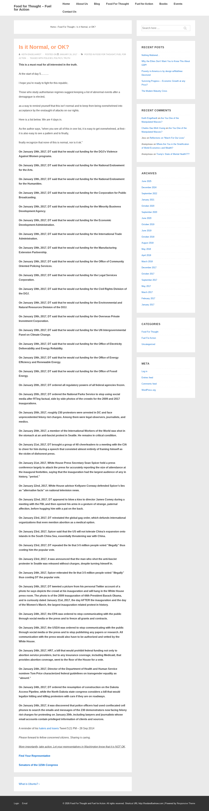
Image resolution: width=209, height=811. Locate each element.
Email (24, 803)
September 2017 (149, 280)
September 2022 (149, 193)
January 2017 (148, 304)
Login (16, 803)
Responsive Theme (186, 803)
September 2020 (149, 212)
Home (66, 3)
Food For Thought (117, 3)
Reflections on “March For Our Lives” (167, 138)
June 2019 (146, 230)
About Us (82, 3)
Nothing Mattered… (151, 55)
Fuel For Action (149, 338)
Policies (48, 58)
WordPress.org (149, 390)
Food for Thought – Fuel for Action (32, 7)
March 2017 (147, 292)
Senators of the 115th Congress (38, 765)
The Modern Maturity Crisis (154, 91)
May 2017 (146, 286)
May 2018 (146, 249)
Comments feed (149, 384)
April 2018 (146, 255)
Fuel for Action (144, 3)
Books (163, 3)
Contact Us (69, 11)
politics (58, 58)
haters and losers (49, 728)
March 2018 (147, 261)
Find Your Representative (34, 755)
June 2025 (146, 181)
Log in (144, 371)
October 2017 (148, 274)
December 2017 (149, 267)
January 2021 (148, 199)
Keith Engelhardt (149, 118)
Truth (67, 58)
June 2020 (146, 218)
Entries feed (147, 377)
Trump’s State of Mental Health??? (172, 154)
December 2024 (149, 187)
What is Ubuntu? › (29, 784)
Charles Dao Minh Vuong (153, 128)
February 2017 (148, 298)
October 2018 (148, 237)
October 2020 (148, 206)
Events (178, 3)
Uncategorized (148, 344)
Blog (97, 3)
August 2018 (147, 243)
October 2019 (148, 224)
